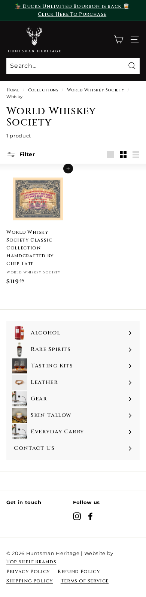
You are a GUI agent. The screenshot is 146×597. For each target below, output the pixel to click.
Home (13, 90)
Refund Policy (79, 571)
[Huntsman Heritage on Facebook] (90, 516)
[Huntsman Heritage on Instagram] (77, 516)
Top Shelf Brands (31, 561)
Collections (43, 90)
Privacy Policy (28, 571)
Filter (26, 154)
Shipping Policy (29, 581)
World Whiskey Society (96, 90)
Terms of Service (85, 581)
